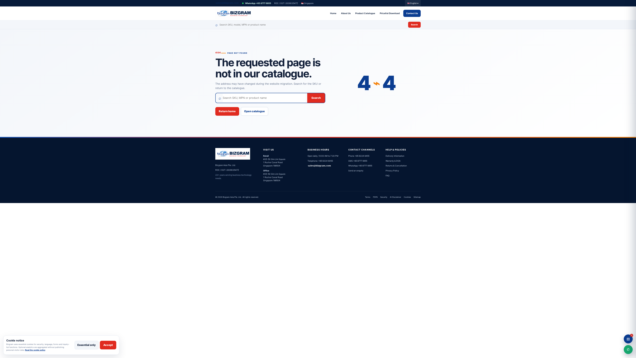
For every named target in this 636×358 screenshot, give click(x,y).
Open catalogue (254, 111)
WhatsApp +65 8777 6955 (256, 3)
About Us (346, 13)
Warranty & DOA (393, 161)
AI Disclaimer (395, 197)
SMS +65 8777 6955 (357, 161)
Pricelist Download (390, 13)
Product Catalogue (365, 13)
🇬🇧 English (412, 3)
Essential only (86, 345)
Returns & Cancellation (396, 165)
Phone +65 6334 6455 (358, 156)
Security (383, 197)
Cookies (407, 197)
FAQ (387, 175)
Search (414, 24)
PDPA (375, 197)
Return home (227, 111)
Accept (108, 345)
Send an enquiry (355, 170)
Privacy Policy (392, 170)
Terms (367, 197)
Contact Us (412, 13)
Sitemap (417, 197)
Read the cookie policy (35, 350)
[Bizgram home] (233, 13)
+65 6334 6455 (325, 161)
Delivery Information (395, 156)
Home (333, 13)
